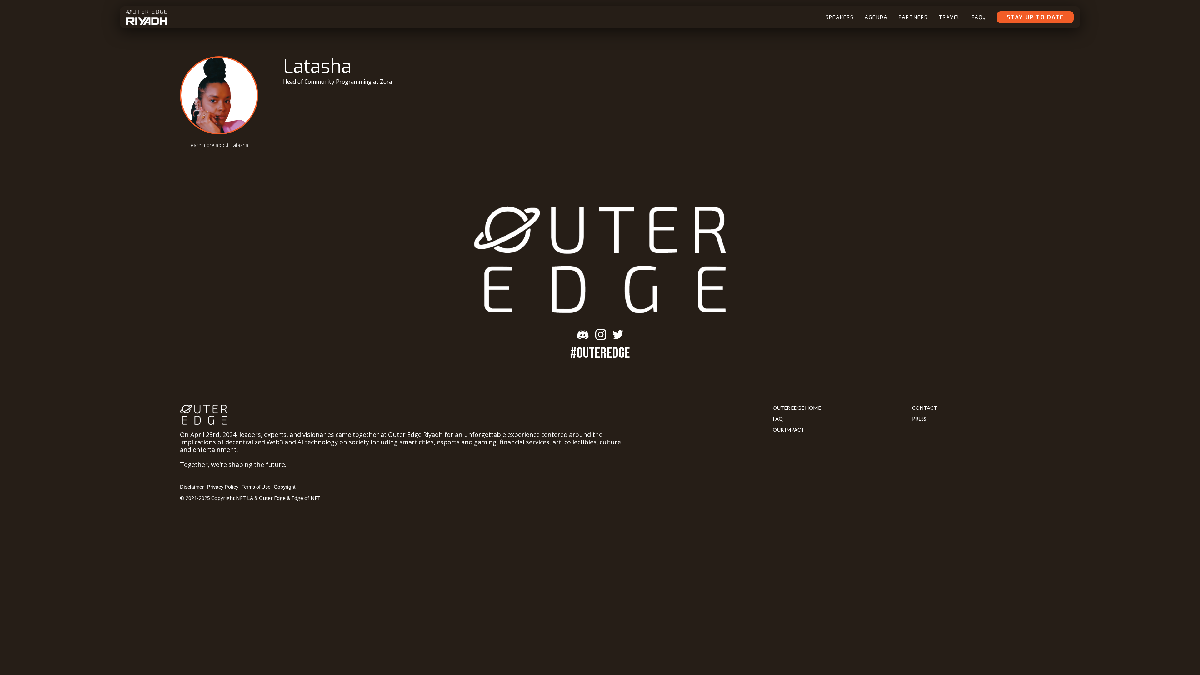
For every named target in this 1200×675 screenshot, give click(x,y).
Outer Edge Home (797, 408)
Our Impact (788, 429)
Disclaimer (192, 487)
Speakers (840, 17)
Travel (950, 17)
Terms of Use (256, 487)
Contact (924, 408)
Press (919, 419)
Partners (913, 17)
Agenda (876, 17)
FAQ (979, 17)
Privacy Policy (222, 487)
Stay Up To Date (1035, 17)
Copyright (284, 487)
